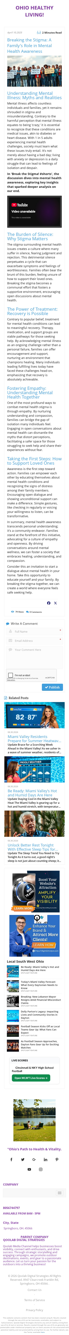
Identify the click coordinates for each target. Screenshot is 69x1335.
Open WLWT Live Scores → (31, 1078)
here (43, 1332)
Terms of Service (34, 1300)
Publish (54, 687)
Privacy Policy (34, 1310)
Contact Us (35, 1290)
